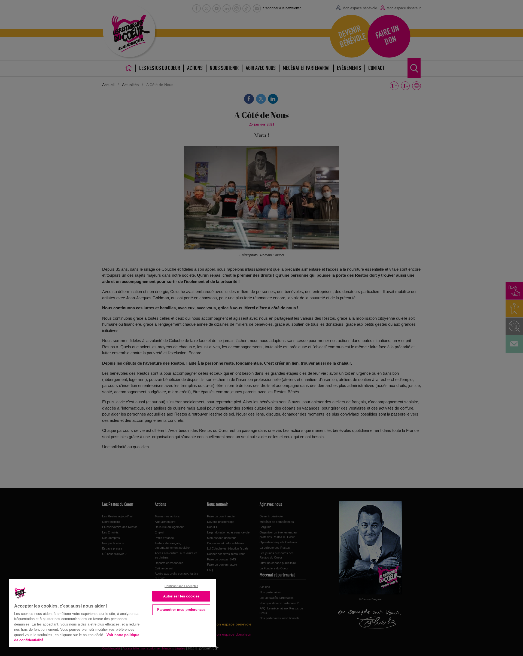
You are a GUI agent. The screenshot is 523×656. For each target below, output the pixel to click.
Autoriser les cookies (181, 596)
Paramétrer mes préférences (181, 610)
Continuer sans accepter (181, 586)
